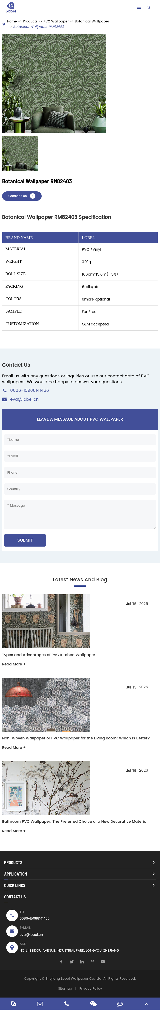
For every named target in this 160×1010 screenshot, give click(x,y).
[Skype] (13, 1004)
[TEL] (66, 1004)
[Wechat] (93, 1004)
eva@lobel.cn (24, 399)
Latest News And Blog (80, 580)
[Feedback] (120, 1004)
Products (30, 21)
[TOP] (146, 1004)
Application (15, 873)
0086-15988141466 (29, 390)
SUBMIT (25, 540)
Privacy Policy (90, 988)
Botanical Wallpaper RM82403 (38, 27)
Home (12, 21)
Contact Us (15, 896)
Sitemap (65, 988)
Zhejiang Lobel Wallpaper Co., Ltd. (74, 978)
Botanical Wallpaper (92, 21)
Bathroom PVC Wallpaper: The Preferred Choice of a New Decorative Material (75, 821)
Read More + (14, 664)
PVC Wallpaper (56, 21)
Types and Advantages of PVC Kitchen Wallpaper (48, 655)
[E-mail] (40, 1004)
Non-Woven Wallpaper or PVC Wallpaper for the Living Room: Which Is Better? (76, 738)
